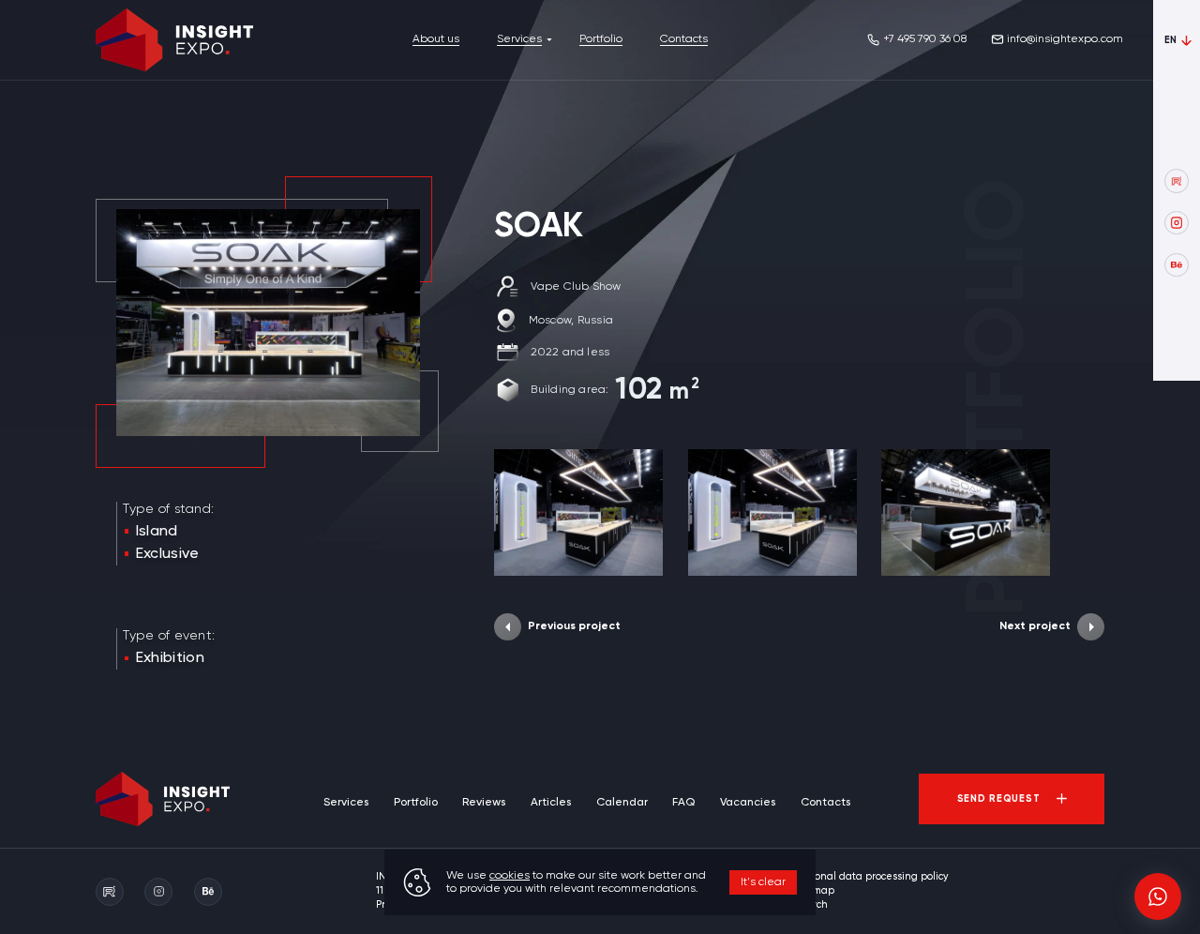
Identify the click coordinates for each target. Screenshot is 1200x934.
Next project (1035, 626)
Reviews (483, 802)
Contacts (684, 39)
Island (157, 531)
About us (435, 39)
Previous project (574, 626)
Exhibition (170, 658)
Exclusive (168, 554)
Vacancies (747, 802)
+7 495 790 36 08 (925, 39)
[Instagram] (1176, 222)
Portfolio (600, 39)
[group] (578, 512)
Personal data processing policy (871, 876)
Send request (999, 799)
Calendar (622, 802)
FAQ (683, 802)
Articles (551, 802)
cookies (509, 875)
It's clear (763, 882)
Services (519, 39)
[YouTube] (1176, 180)
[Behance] (1176, 265)
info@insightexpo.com (1065, 39)
